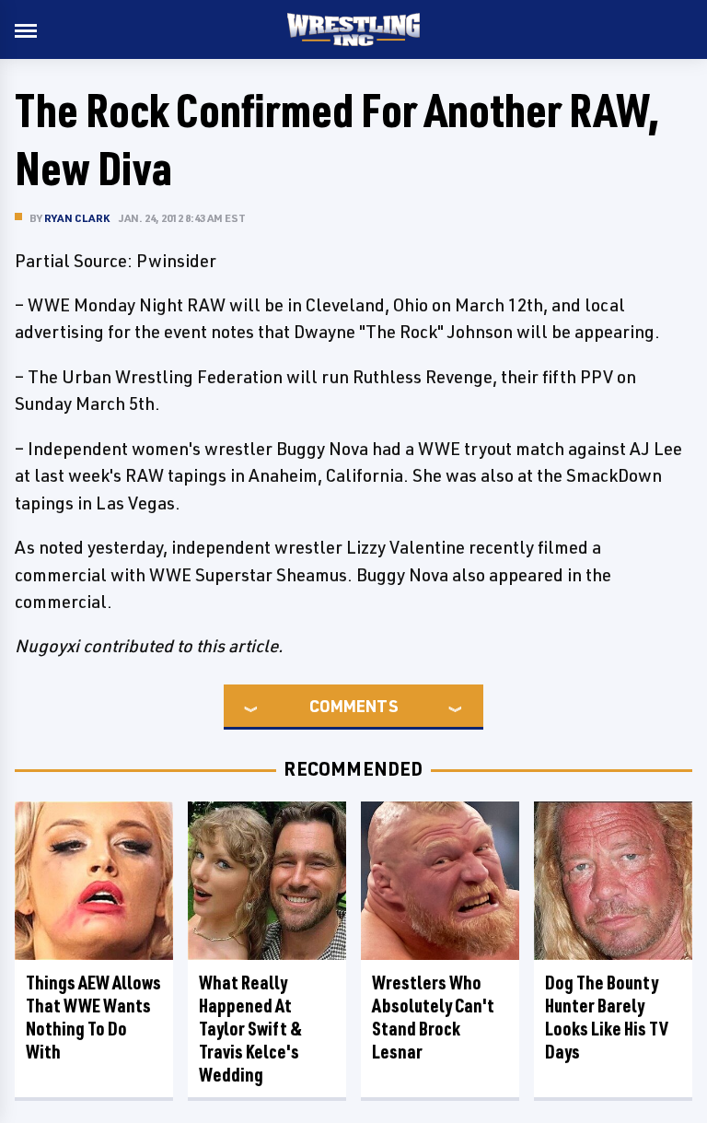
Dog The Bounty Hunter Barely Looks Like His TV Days (606, 1017)
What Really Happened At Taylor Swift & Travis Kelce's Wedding (250, 1028)
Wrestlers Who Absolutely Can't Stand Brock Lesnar (433, 1017)
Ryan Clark (77, 218)
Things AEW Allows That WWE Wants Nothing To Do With (93, 1017)
